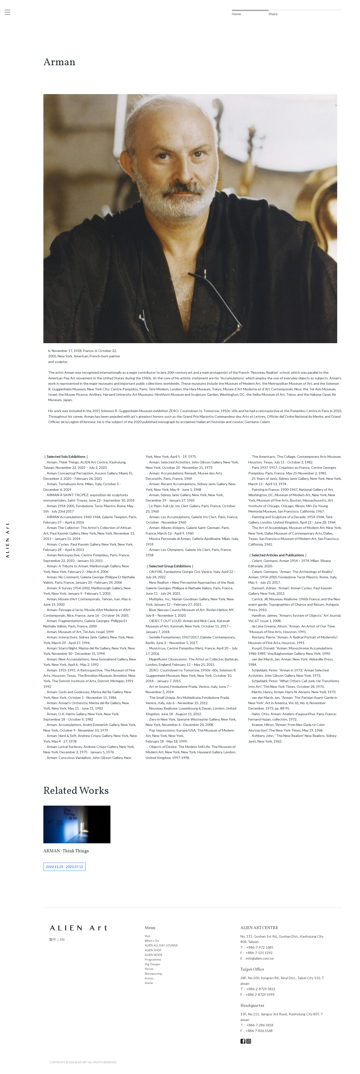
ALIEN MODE (153, 955)
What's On (152, 941)
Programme (153, 959)
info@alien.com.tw (260, 958)
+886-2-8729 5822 (260, 989)
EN (62, 939)
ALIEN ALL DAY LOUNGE (161, 945)
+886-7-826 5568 (259, 1031)
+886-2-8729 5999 (260, 994)
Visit (147, 936)
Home (149, 983)
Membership (153, 974)
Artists (149, 978)
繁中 (52, 939)
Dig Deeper (152, 964)
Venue (149, 969)
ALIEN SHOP (153, 950)
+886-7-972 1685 (259, 947)
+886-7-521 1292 (259, 953)
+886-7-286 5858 (259, 1025)
